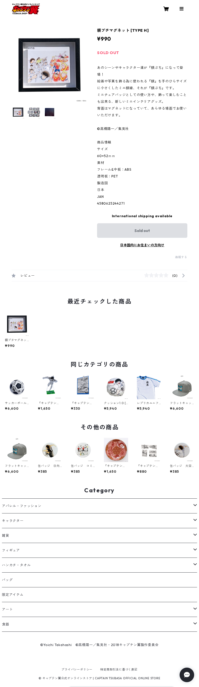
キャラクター (13, 521)
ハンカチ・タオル (16, 565)
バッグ (7, 580)
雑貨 (5, 535)
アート (7, 609)
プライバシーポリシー (76, 669)
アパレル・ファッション (21, 506)
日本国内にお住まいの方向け (142, 245)
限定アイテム (13, 594)
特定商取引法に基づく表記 (119, 669)
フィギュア (11, 550)
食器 (5, 624)
